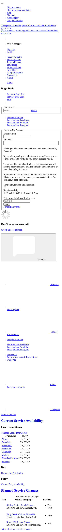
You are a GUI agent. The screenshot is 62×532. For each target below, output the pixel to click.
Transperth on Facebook (18, 120)
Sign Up (11, 49)
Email (9, 193)
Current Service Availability (22, 421)
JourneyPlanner (14, 62)
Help (9, 12)
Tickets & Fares (14, 67)
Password (7, 139)
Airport (5, 439)
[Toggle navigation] (2, 3)
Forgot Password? (11, 207)
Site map (11, 15)
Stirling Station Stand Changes (20, 505)
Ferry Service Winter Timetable (20, 514)
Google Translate (14, 20)
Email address (9, 133)
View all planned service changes (17, 529)
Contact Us (12, 75)
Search (34, 110)
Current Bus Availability (12, 473)
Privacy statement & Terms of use (22, 357)
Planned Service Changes (19, 490)
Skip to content (14, 7)
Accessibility (13, 18)
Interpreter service (15, 117)
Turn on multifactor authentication (18, 184)
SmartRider (12, 70)
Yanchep (6, 461)
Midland (5, 455)
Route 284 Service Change (18, 522)
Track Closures (14, 59)
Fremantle (6, 448)
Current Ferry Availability (13, 484)
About (10, 78)
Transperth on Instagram (18, 125)
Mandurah (6, 452)
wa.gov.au (11, 360)
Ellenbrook (7, 445)
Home (10, 83)
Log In (10, 52)
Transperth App (31, 193)
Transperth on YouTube (17, 122)
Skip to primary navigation (19, 10)
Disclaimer (12, 354)
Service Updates (14, 57)
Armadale (6, 442)
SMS (17, 193)
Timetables (12, 65)
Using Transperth (15, 72)
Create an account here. (11, 230)
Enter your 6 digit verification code (19, 198)
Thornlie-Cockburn (10, 458)
